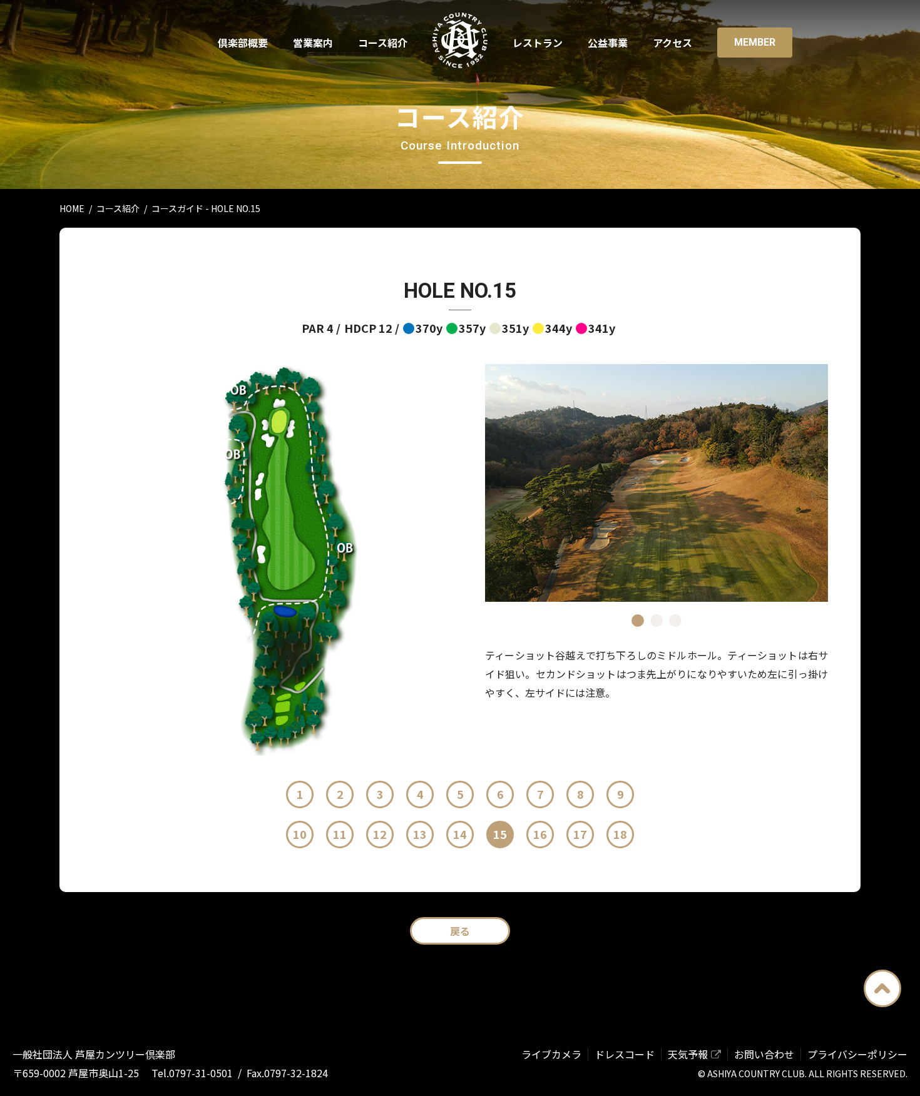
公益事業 (608, 42)
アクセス (672, 42)
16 (540, 834)
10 (300, 834)
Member (754, 42)
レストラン (538, 42)
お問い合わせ (764, 1054)
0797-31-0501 (201, 1072)
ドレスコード (625, 1054)
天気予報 (688, 1054)
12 (380, 834)
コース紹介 (382, 42)
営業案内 (313, 42)
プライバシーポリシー (857, 1054)
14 (460, 834)
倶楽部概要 (243, 42)
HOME (71, 208)
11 (340, 834)
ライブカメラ (551, 1054)
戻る (460, 930)
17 (580, 834)
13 (420, 834)
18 (620, 834)
